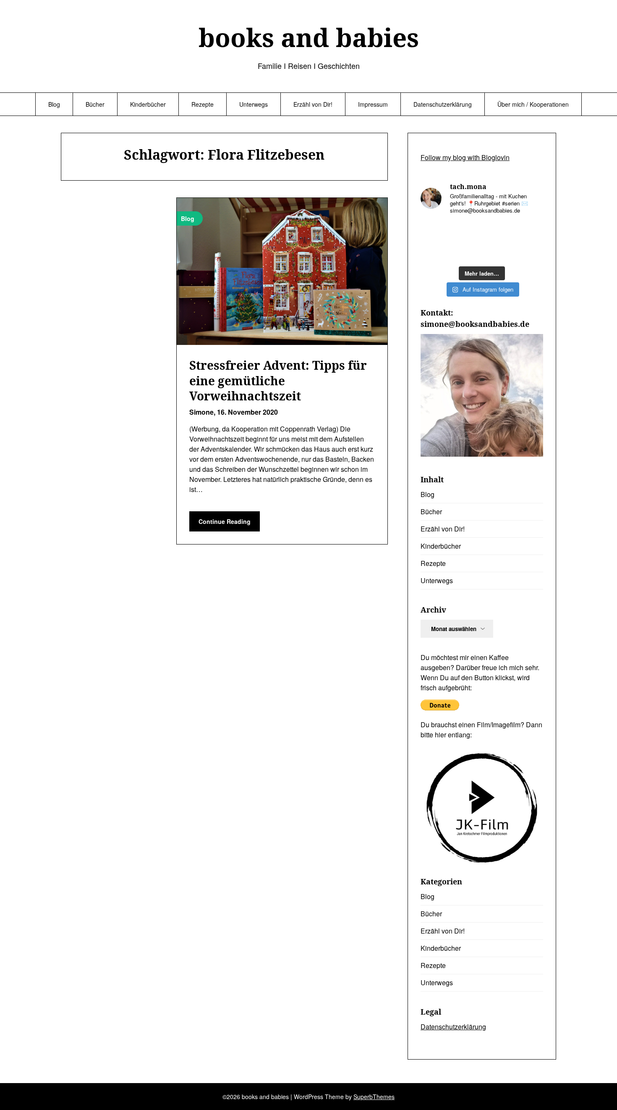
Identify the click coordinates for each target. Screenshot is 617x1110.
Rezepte (202, 104)
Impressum (373, 104)
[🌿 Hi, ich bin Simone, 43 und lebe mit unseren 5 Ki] (466, 251)
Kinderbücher (148, 104)
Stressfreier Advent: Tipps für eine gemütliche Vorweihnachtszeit (278, 380)
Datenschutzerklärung (442, 104)
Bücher (95, 104)
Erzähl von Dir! (312, 104)
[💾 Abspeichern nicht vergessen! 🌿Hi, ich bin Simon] (498, 231)
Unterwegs (253, 104)
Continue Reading (225, 521)
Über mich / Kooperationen (533, 104)
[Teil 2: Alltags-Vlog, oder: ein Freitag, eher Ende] (498, 251)
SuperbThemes (374, 1096)
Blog (54, 104)
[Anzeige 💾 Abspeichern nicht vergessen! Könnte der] (466, 231)
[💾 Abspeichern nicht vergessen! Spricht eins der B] (529, 231)
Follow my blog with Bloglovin (465, 157)
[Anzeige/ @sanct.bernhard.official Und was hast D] (434, 231)
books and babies (309, 37)
